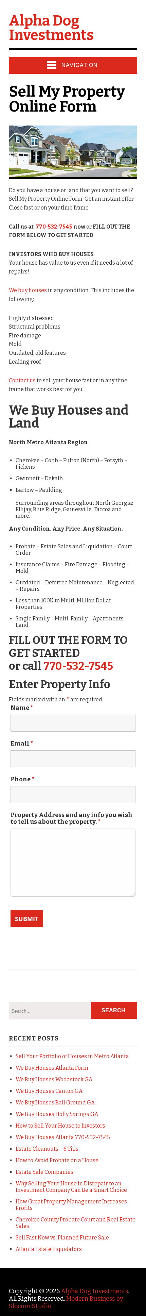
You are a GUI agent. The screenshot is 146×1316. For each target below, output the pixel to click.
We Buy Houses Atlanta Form (52, 1068)
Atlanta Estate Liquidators (49, 1249)
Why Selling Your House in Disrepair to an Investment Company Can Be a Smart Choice (71, 1186)
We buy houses (28, 290)
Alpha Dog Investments (51, 28)
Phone (22, 779)
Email (22, 743)
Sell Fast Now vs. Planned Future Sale (62, 1237)
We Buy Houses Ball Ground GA (55, 1102)
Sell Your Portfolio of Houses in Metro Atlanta (72, 1056)
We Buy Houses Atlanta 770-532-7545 (63, 1137)
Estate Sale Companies (44, 1172)
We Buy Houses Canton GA (49, 1091)
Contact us (22, 380)
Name (22, 708)
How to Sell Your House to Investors (60, 1125)
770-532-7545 (54, 226)
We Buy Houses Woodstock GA (54, 1079)
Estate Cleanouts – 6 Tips (47, 1149)
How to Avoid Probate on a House (57, 1160)
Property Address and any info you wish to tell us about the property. (71, 818)
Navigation (79, 65)
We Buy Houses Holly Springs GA (57, 1114)
